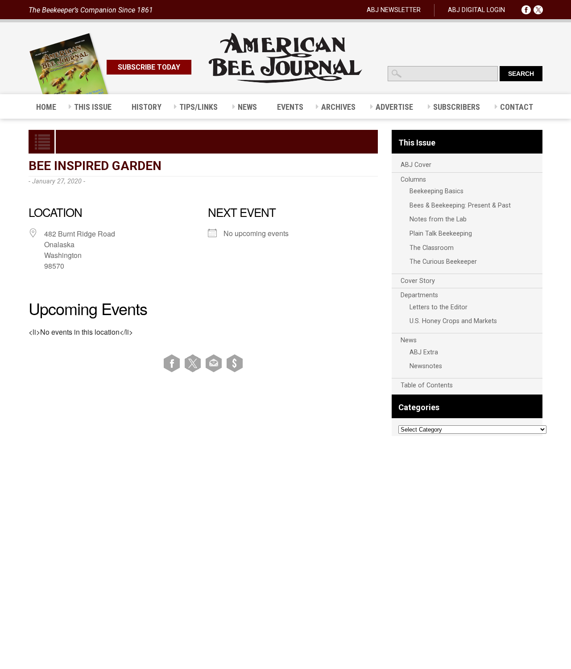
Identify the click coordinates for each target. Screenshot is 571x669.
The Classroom (432, 248)
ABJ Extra (424, 352)
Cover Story (418, 281)
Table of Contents (427, 385)
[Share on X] (194, 363)
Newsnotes (426, 366)
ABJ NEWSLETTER (394, 10)
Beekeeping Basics (436, 191)
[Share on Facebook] (173, 363)
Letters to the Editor (439, 307)
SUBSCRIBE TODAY (149, 67)
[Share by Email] (215, 363)
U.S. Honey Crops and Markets (453, 321)
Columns (413, 179)
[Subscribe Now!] (235, 363)
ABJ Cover (416, 165)
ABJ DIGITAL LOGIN (476, 10)
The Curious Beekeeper (443, 262)
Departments (419, 295)
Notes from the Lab (438, 219)
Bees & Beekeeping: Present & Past (460, 205)
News (409, 340)
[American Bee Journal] (285, 81)
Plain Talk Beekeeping (441, 233)
